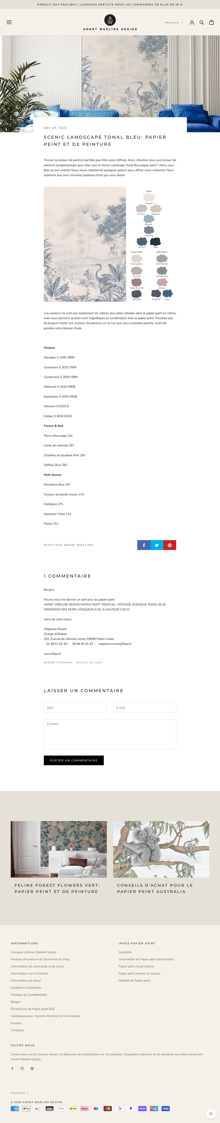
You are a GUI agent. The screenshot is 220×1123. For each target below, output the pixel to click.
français (18, 1093)
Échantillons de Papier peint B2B (32, 1009)
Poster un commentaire (74, 760)
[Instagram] (22, 1068)
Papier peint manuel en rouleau (139, 973)
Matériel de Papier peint (134, 981)
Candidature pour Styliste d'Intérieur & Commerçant (45, 1016)
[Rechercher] (202, 22)
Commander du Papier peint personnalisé (146, 959)
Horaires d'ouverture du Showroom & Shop (40, 959)
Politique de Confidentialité (29, 995)
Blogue (15, 1002)
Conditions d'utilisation (26, 988)
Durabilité (125, 952)
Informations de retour (26, 981)
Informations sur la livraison (29, 973)
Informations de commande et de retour (37, 966)
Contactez (17, 1030)
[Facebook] (12, 1068)
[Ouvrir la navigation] (9, 22)
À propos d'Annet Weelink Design (33, 952)
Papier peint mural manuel (136, 966)
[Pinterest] (32, 1068)
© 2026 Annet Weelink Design (37, 1102)
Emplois (16, 1023)
